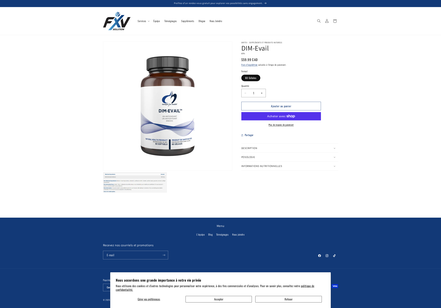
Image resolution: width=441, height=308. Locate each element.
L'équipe (200, 234)
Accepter (218, 299)
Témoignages (222, 234)
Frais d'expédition (249, 65)
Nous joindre (238, 234)
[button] (143, 21)
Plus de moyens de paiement (281, 124)
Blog (210, 234)
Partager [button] (249, 135)
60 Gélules (251, 78)
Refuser (289, 299)
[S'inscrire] (164, 255)
